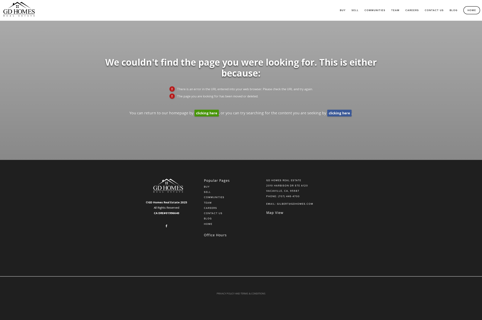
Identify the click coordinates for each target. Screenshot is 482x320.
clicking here (206, 113)
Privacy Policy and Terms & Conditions (241, 293)
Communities (375, 10)
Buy (343, 10)
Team (395, 10)
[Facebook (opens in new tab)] (166, 225)
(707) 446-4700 (289, 196)
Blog (454, 10)
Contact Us (434, 10)
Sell (355, 10)
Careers (412, 10)
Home (472, 10)
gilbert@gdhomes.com (295, 203)
